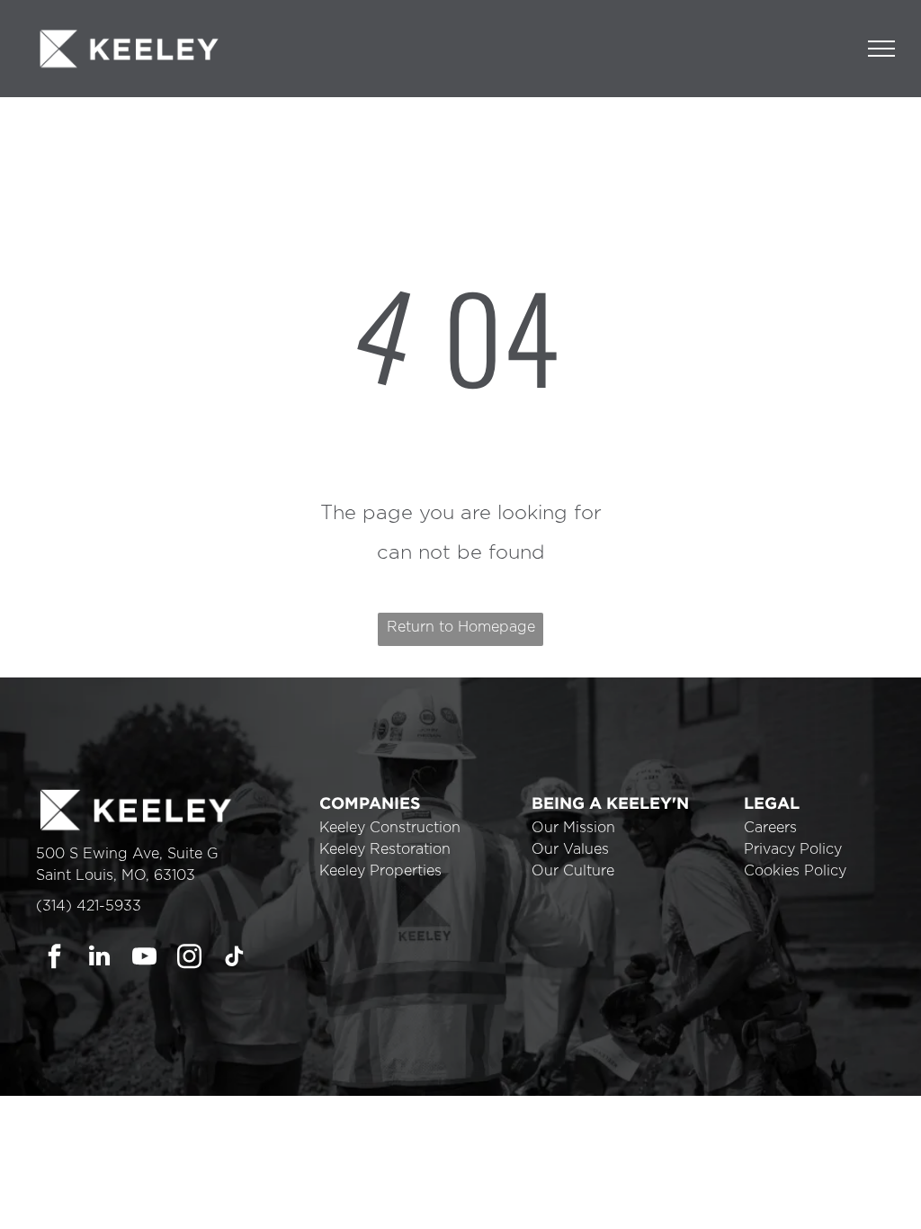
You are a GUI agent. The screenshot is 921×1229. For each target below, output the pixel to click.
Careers (770, 828)
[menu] (881, 48)
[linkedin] (99, 958)
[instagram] (189, 958)
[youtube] (144, 958)
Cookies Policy (795, 871)
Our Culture (573, 871)
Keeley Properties (380, 871)
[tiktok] (234, 958)
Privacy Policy (793, 849)
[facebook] (54, 958)
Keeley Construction (389, 828)
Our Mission (573, 828)
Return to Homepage (461, 627)
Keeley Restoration (385, 849)
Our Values (570, 849)
